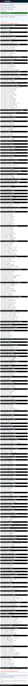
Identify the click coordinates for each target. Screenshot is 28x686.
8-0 (12, 434)
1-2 (14, 88)
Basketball (12, 675)
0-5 (11, 450)
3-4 (10, 260)
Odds (12, 8)
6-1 (13, 441)
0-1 (11, 26)
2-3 (16, 95)
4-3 (14, 161)
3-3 (19, 275)
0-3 (15, 99)
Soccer (1, 675)
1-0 (10, 30)
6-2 (10, 585)
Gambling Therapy (11, 683)
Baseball (24, 675)
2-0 (13, 97)
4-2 (12, 122)
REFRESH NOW (3, 11)
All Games (2, 8)
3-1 (14, 47)
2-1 (15, 58)
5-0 (16, 89)
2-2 (13, 138)
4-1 (15, 209)
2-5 (17, 172)
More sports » (11, 5)
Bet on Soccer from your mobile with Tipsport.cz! (9, 23)
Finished (9, 8)
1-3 (9, 37)
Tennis (8, 675)
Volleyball (20, 675)
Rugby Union (6, 5)
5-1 (12, 124)
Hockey (5, 675)
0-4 (10, 29)
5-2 (14, 34)
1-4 (16, 250)
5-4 (15, 314)
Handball (16, 675)
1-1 (15, 53)
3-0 (13, 52)
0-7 (20, 87)
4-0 (12, 92)
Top (1, 678)
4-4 (14, 315)
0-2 (14, 65)
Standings (13, 25)
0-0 (15, 90)
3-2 (14, 118)
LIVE (6, 8)
